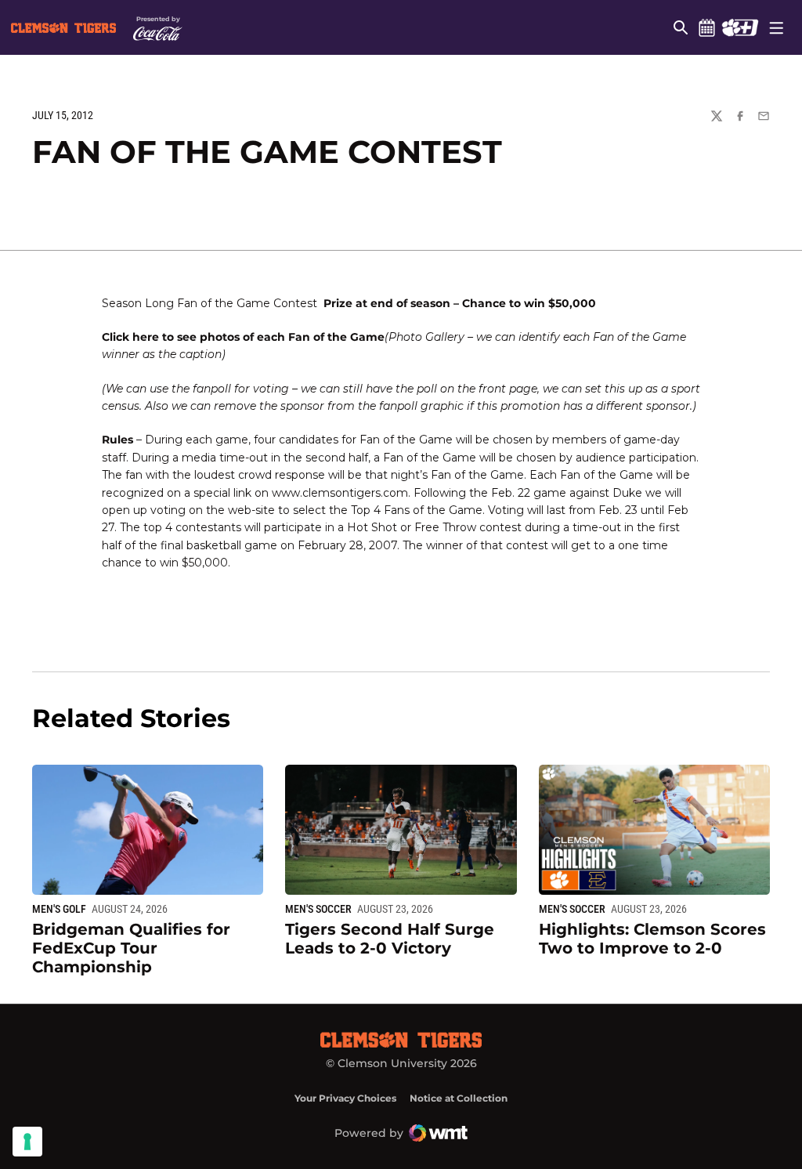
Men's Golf (59, 909)
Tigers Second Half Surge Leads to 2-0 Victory (389, 938)
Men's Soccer (318, 909)
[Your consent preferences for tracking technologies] (27, 1141)
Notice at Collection (459, 1098)
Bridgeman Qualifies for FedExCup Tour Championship (131, 948)
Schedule (706, 27)
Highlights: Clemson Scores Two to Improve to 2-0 (652, 938)
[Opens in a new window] (739, 27)
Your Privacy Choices (345, 1098)
